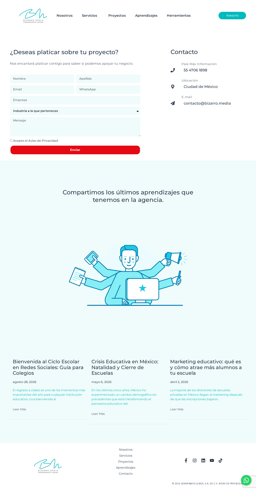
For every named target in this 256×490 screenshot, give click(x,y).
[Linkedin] (203, 460)
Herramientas (179, 15)
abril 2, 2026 (179, 382)
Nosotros (65, 15)
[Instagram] (194, 460)
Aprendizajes (146, 15)
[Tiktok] (220, 460)
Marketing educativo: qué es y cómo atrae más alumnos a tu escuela (206, 367)
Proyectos (117, 15)
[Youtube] (212, 460)
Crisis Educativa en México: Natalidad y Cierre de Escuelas (124, 367)
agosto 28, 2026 (24, 382)
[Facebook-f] (186, 460)
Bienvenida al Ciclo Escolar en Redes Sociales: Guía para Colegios (48, 367)
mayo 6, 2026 (101, 382)
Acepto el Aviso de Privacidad (35, 140)
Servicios (89, 15)
